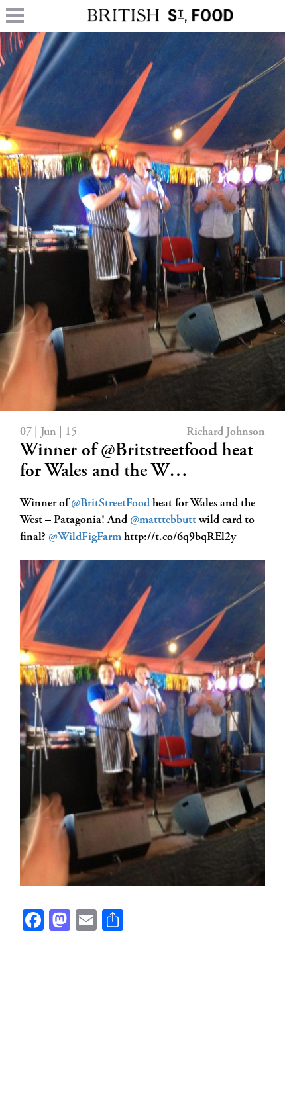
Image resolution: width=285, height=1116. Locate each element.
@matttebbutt (163, 520)
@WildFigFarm (84, 537)
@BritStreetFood (110, 504)
